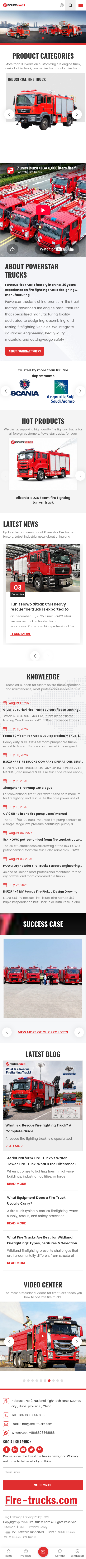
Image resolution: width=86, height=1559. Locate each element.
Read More (14, 1146)
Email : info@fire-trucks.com (31, 1424)
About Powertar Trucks (25, 351)
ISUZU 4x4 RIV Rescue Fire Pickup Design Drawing (40, 891)
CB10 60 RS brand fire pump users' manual (35, 814)
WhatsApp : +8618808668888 (33, 1432)
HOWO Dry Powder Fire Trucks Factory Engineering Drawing (43, 866)
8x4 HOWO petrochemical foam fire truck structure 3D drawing (43, 840)
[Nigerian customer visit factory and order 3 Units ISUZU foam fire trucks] (43, 978)
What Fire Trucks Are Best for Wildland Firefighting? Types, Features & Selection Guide (42, 1240)
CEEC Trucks (12, 1537)
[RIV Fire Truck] (45, 111)
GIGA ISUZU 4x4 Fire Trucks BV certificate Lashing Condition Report (43, 710)
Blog (6, 1517)
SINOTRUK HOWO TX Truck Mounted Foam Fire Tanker (43, 500)
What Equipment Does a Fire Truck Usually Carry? (36, 1200)
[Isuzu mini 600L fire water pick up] (43, 1336)
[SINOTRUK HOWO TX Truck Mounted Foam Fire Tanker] (43, 464)
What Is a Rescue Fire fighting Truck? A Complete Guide (38, 1128)
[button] (34, 38)
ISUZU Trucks (66, 1532)
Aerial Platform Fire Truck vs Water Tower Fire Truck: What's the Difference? (41, 1161)
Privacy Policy (33, 1517)
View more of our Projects (43, 1032)
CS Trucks (30, 1537)
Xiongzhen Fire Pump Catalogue (27, 788)
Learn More (20, 636)
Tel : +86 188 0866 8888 (28, 1415)
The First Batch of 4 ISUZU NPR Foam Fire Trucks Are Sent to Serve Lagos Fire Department (38, 609)
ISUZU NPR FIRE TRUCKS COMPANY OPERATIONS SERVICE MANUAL (43, 762)
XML (46, 1517)
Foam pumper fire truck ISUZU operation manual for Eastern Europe (43, 736)
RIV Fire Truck (20, 79)
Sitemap (17, 1517)
